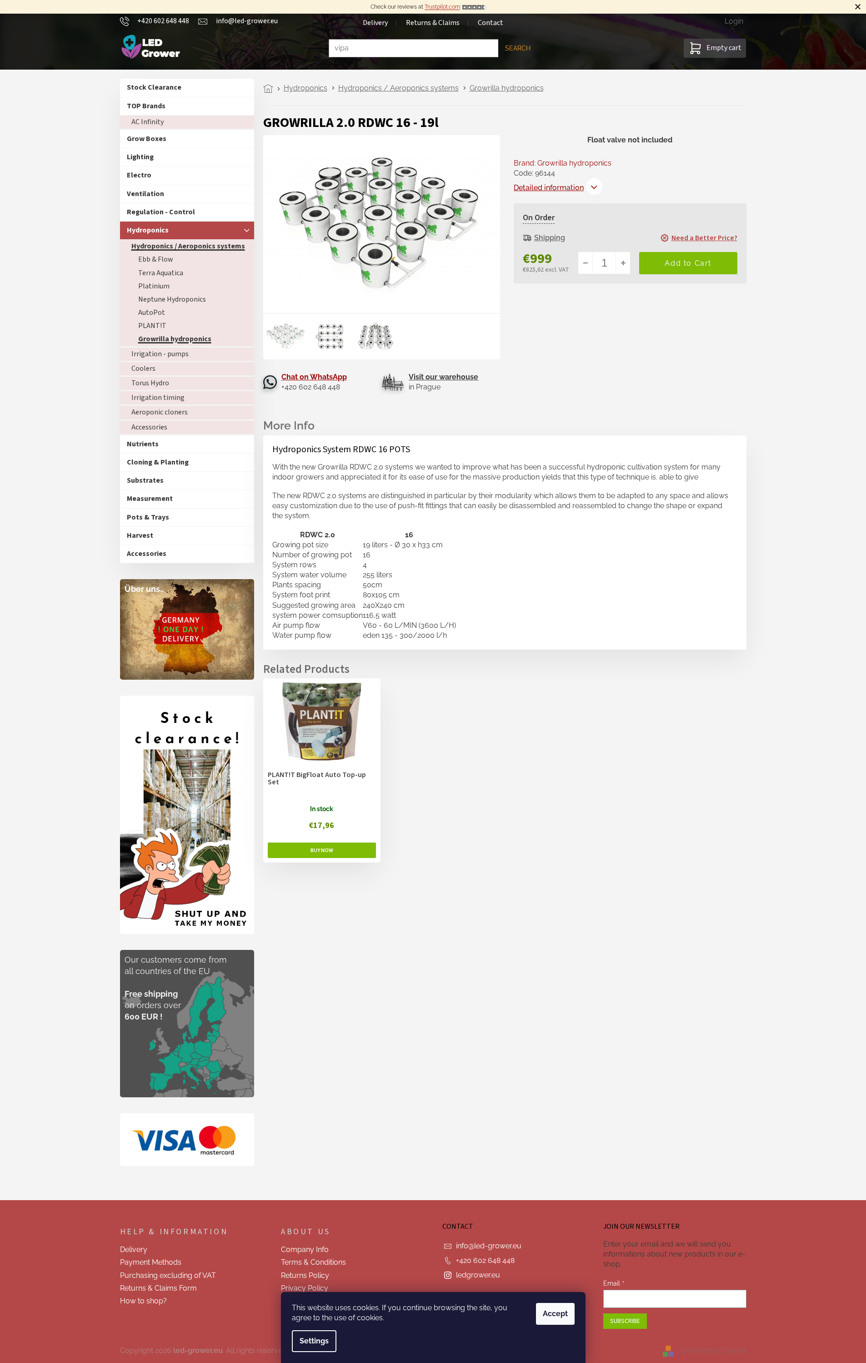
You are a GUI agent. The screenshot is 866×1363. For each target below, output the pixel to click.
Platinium (154, 286)
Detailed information (549, 187)
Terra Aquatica (160, 273)
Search (518, 48)
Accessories (149, 427)
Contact (490, 23)
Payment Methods (150, 1262)
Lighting (140, 157)
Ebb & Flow (155, 259)
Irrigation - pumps (160, 354)
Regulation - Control (161, 212)
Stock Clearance (154, 87)
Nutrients (143, 444)
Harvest (140, 535)
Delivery (375, 23)
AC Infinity (147, 122)
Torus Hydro (150, 383)
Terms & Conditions (313, 1262)
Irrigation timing (158, 398)
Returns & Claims (433, 23)
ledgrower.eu (478, 1275)
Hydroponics (148, 230)
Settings (314, 1341)
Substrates (145, 480)
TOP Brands (146, 106)
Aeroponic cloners (159, 412)
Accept (555, 1313)
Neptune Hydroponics (172, 299)
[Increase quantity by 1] (623, 263)
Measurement (150, 499)
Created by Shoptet (713, 1350)
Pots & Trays (148, 517)
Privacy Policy (304, 1288)
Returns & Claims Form (158, 1288)
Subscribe (625, 1321)
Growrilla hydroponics (174, 339)
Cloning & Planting (158, 462)
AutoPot (151, 313)
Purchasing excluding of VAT (168, 1275)
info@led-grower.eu (488, 1246)
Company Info (305, 1249)
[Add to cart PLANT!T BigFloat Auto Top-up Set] (322, 850)
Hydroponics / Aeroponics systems (188, 246)
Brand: (562, 163)
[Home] (270, 88)
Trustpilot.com (442, 7)
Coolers (143, 368)
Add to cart (688, 263)
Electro (139, 175)
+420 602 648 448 (485, 1260)
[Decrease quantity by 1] (585, 263)
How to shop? (143, 1301)
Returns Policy (305, 1275)
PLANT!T (152, 326)
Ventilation (145, 194)
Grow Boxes (146, 139)
